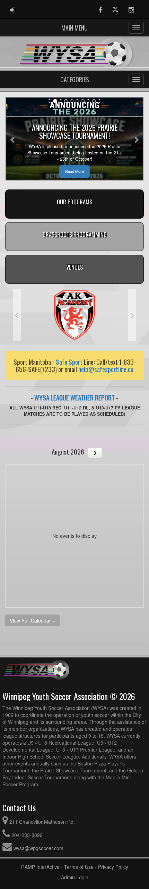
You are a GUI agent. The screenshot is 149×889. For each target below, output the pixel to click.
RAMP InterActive (40, 866)
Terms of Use (79, 866)
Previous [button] (17, 315)
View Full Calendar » (32, 620)
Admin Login (74, 877)
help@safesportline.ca (105, 369)
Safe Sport (69, 361)
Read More (74, 171)
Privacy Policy (113, 866)
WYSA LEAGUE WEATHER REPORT (74, 397)
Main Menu (74, 27)
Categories (74, 79)
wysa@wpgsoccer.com (38, 848)
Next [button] (132, 315)
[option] (74, 315)
